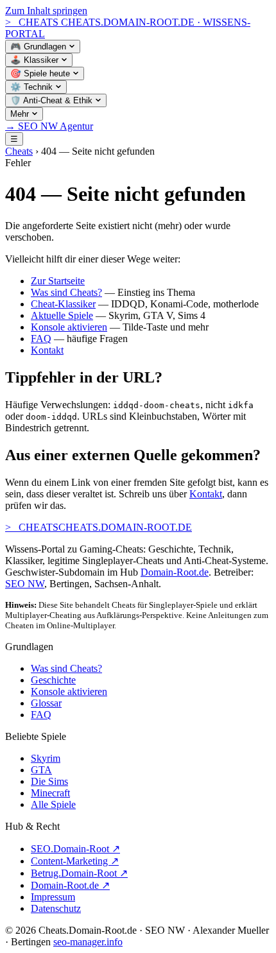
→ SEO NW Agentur (49, 126)
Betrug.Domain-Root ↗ (79, 873)
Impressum (53, 896)
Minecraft (50, 792)
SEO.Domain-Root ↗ (75, 848)
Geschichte (53, 679)
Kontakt (47, 350)
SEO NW (24, 583)
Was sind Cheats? (66, 292)
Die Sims (49, 781)
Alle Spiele (53, 804)
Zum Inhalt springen (46, 10)
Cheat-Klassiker (63, 303)
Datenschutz (56, 908)
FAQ (41, 338)
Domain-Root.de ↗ (70, 885)
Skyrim (45, 758)
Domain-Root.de (175, 572)
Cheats (19, 151)
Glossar (46, 703)
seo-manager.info (88, 941)
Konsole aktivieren (69, 327)
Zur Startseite (58, 280)
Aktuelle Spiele (62, 315)
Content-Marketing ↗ (75, 860)
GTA (41, 769)
